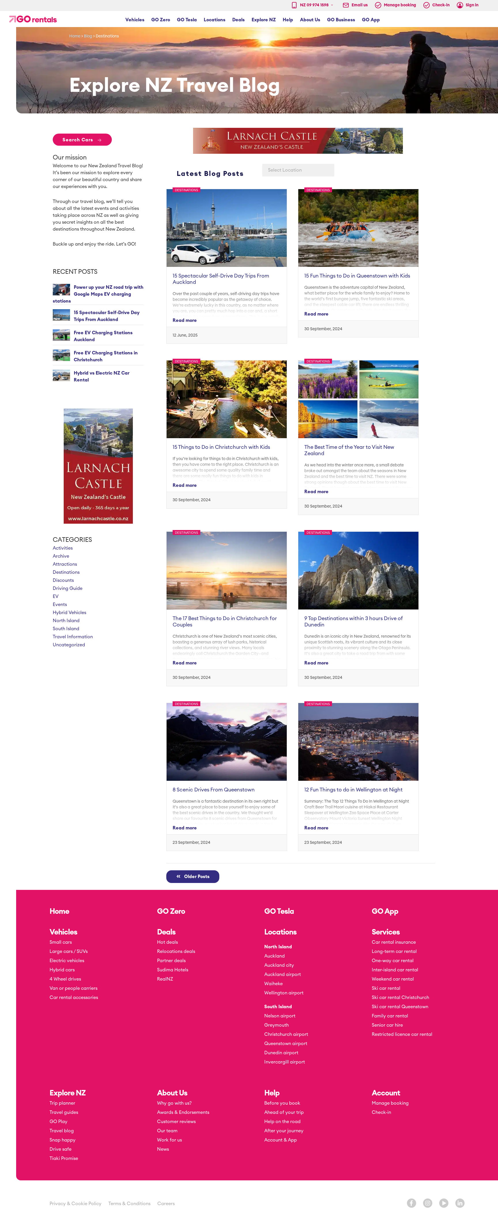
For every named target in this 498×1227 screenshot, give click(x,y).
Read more (185, 320)
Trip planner (62, 1103)
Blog (88, 36)
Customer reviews (176, 1121)
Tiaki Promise (64, 1158)
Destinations (66, 572)
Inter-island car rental (395, 970)
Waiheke (273, 983)
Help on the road (282, 1121)
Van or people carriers (73, 988)
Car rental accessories (74, 997)
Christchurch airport (286, 1034)
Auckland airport (282, 974)
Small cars (61, 942)
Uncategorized (69, 645)
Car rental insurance (394, 942)
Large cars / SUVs (69, 951)
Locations (280, 932)
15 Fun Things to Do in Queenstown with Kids (357, 275)
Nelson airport (279, 1016)
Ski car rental (386, 988)
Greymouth (276, 1025)
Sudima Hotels (172, 970)
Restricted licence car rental (402, 1034)
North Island (66, 620)
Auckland (274, 956)
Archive (61, 556)
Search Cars (82, 139)
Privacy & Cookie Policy (75, 1203)
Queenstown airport (285, 1043)
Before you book (282, 1103)
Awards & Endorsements (183, 1112)
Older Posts (195, 876)
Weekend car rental (393, 979)
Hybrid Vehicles (69, 612)
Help (272, 1093)
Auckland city (279, 965)
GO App (385, 911)
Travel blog (62, 1131)
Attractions (65, 564)
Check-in (381, 1112)
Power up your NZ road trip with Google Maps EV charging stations (98, 294)
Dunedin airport (281, 1053)
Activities (63, 548)
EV (56, 596)
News (163, 1149)
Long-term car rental (394, 951)
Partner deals (171, 960)
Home (74, 36)
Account (386, 1093)
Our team (167, 1131)
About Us (172, 1093)
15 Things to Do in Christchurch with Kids (221, 447)
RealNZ (165, 979)
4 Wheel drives (65, 979)
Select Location (285, 170)
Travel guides (64, 1112)
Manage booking (390, 1103)
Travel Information (73, 637)
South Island (66, 628)
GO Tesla (279, 911)
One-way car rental (393, 960)
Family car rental (390, 1016)
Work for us (169, 1140)
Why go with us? (174, 1103)
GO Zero (171, 911)
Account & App (280, 1140)
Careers (166, 1203)
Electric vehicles (67, 960)
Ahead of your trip (284, 1112)
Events (60, 604)
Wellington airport (283, 993)
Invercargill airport (284, 1062)
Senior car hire (387, 1025)
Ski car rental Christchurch (400, 997)
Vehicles (63, 932)
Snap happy (63, 1140)
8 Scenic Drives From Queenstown (214, 789)
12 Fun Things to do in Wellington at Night (353, 789)
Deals (166, 932)
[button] (135, 20)
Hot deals (167, 942)
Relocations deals (176, 951)
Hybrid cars (62, 970)
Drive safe (60, 1149)
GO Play (58, 1121)
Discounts (63, 580)
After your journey (283, 1131)
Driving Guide (67, 588)
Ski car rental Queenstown (400, 1006)
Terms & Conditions (129, 1203)
